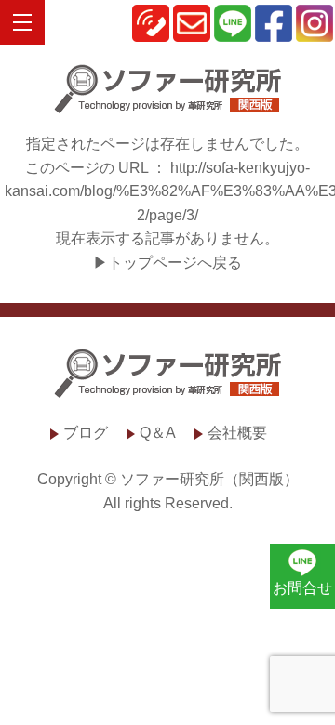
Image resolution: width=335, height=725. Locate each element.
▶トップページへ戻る (167, 262)
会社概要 (237, 433)
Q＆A (158, 433)
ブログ (85, 433)
